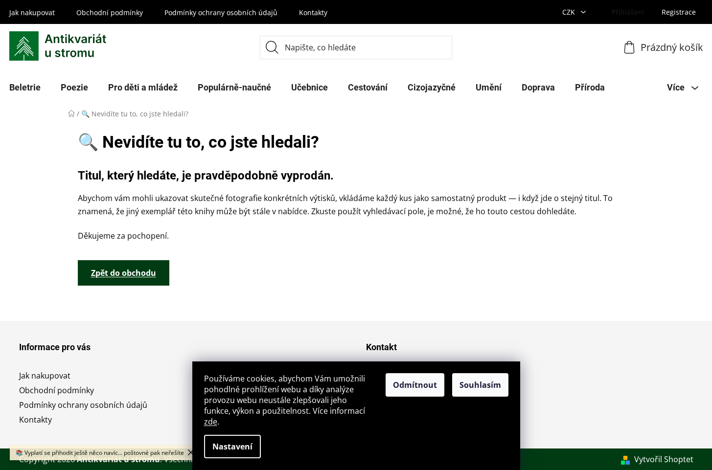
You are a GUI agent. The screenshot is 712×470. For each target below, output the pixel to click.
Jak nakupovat (32, 12)
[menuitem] (74, 87)
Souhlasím (480, 385)
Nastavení (232, 446)
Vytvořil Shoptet (663, 459)
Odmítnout (415, 385)
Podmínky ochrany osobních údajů (220, 12)
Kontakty (313, 12)
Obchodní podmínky (109, 12)
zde (210, 421)
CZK (569, 12)
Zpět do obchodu (123, 273)
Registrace (679, 12)
